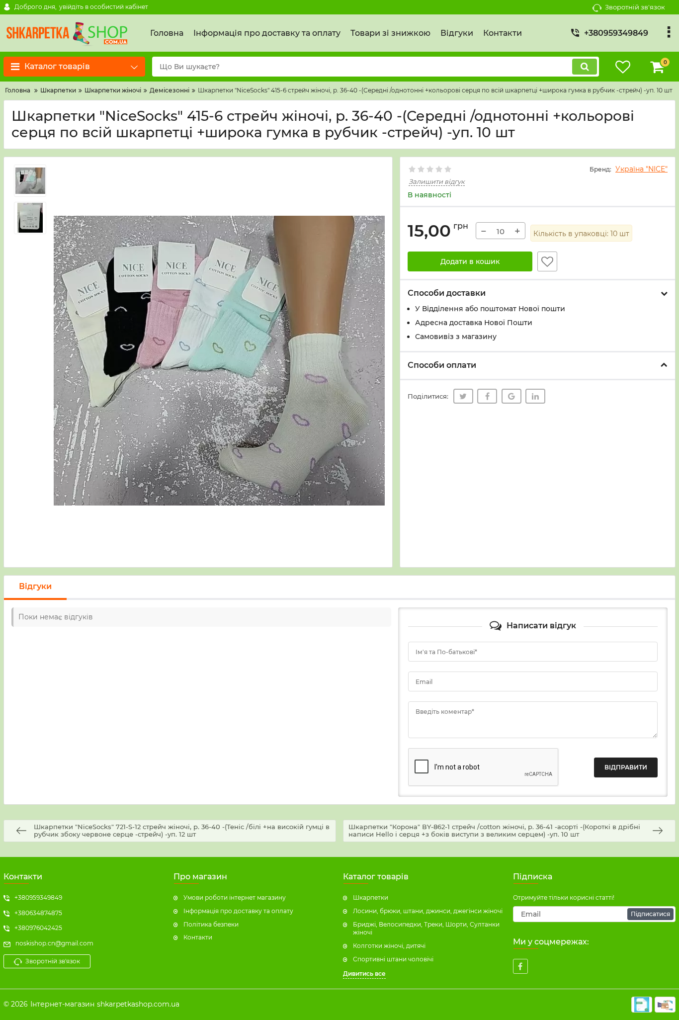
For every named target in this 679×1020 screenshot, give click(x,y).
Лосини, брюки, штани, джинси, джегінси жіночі (428, 911)
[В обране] (547, 261)
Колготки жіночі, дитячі (389, 945)
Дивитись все (364, 973)
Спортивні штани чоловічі (393, 959)
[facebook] (520, 966)
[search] (584, 67)
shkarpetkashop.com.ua (138, 1004)
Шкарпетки (370, 897)
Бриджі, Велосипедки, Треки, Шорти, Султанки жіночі (426, 928)
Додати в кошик (470, 261)
